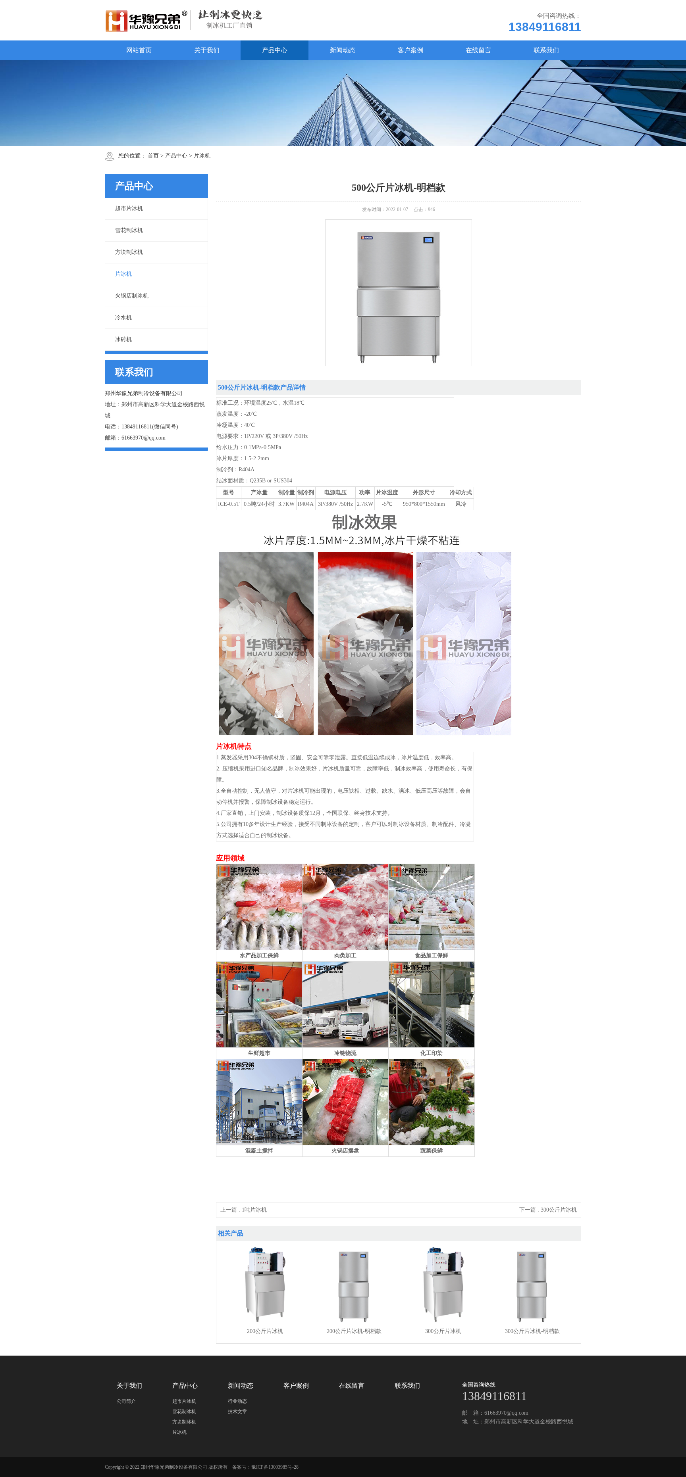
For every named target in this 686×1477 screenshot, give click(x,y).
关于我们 (207, 50)
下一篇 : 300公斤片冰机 (548, 1210)
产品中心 (274, 50)
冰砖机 (123, 339)
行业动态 (237, 1401)
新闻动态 (342, 50)
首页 (153, 156)
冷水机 (123, 318)
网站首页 (139, 50)
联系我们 (546, 50)
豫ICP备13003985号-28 (275, 1467)
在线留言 (478, 50)
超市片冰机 (129, 208)
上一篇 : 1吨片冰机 (243, 1210)
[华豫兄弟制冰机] (190, 20)
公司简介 (126, 1401)
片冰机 (202, 156)
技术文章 (237, 1411)
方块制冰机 (129, 252)
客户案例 (410, 50)
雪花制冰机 (129, 230)
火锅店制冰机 (131, 296)
